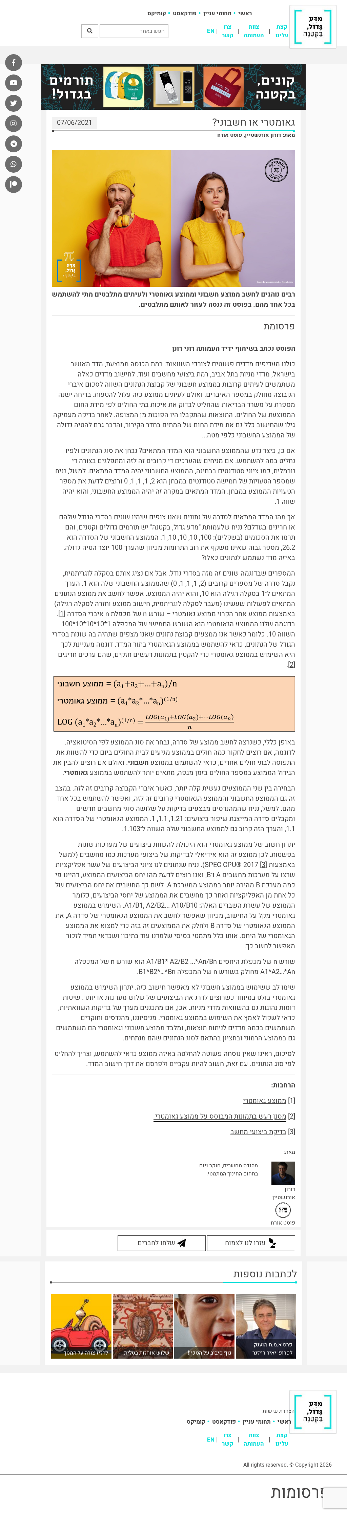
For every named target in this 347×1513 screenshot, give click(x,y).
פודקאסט (185, 13)
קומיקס (156, 13)
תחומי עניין (217, 13)
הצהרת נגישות (278, 1411)
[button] (89, 31)
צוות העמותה (254, 31)
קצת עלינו (281, 31)
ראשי (245, 13)
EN (211, 31)
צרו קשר (227, 31)
